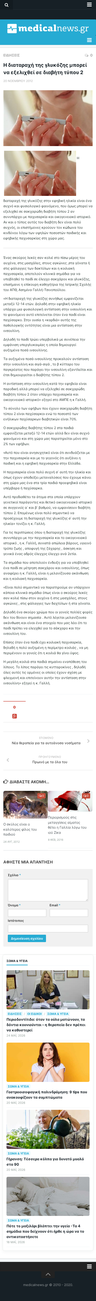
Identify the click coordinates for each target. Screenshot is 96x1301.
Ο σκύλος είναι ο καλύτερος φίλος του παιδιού (20, 829)
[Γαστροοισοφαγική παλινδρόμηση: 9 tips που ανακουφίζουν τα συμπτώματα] (48, 1062)
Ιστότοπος (16, 920)
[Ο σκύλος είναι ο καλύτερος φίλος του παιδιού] (25, 805)
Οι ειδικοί (34, 1014)
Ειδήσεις (11, 55)
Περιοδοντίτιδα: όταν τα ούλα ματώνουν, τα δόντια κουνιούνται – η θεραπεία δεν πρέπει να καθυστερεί (45, 1024)
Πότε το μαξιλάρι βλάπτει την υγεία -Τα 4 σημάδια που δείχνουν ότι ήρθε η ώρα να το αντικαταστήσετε (45, 1231)
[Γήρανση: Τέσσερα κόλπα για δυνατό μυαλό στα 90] (48, 1129)
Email (55, 905)
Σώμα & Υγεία (58, 1014)
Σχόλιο (14, 875)
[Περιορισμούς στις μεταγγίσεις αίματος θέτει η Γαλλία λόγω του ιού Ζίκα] (70, 801)
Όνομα (14, 905)
